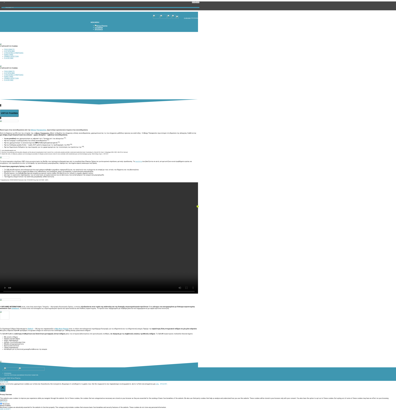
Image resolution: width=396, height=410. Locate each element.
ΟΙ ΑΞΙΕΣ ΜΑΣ (8, 58)
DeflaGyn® (15, 308)
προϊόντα (138, 161)
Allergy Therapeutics (38, 130)
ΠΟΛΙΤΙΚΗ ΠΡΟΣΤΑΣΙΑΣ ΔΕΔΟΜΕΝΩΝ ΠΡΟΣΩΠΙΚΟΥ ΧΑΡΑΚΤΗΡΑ (21, 375)
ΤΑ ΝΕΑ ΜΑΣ (187, 18)
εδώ (157, 384)
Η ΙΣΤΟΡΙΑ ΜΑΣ (9, 51)
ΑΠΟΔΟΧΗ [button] (163, 384)
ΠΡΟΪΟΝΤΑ (99, 29)
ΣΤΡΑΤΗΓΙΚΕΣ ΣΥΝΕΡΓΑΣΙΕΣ (13, 53)
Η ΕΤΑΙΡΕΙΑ (10, 7)
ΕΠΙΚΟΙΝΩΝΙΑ (194, 18)
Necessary (6, 404)
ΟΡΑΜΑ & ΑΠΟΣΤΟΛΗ (11, 56)
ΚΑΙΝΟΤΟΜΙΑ (8, 55)
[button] (95, 22)
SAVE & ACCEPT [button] (5, 409)
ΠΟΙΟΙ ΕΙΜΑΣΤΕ (9, 49)
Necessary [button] (3, 402)
